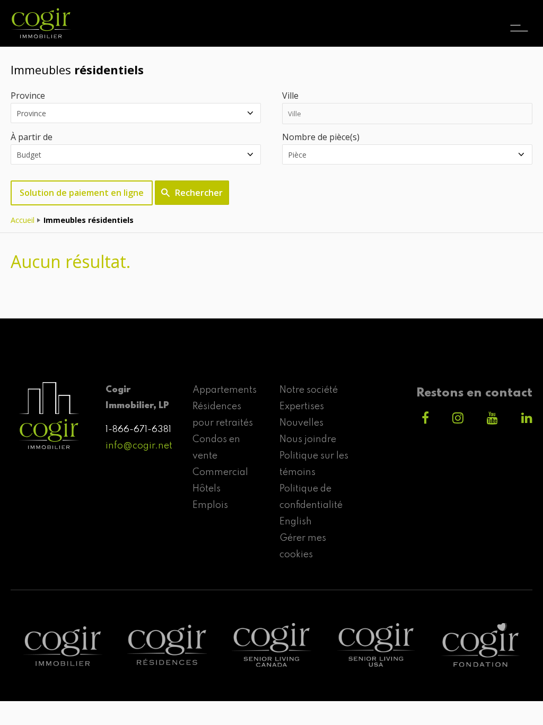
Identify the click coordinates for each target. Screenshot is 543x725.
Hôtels (206, 489)
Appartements (224, 390)
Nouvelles (301, 423)
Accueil (22, 220)
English (295, 522)
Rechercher (199, 192)
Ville (290, 95)
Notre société (308, 390)
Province (28, 95)
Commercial (220, 472)
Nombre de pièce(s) (321, 137)
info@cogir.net (139, 446)
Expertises (301, 406)
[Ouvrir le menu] (519, 18)
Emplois (210, 505)
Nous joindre (307, 439)
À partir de (31, 137)
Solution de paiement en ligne (82, 192)
